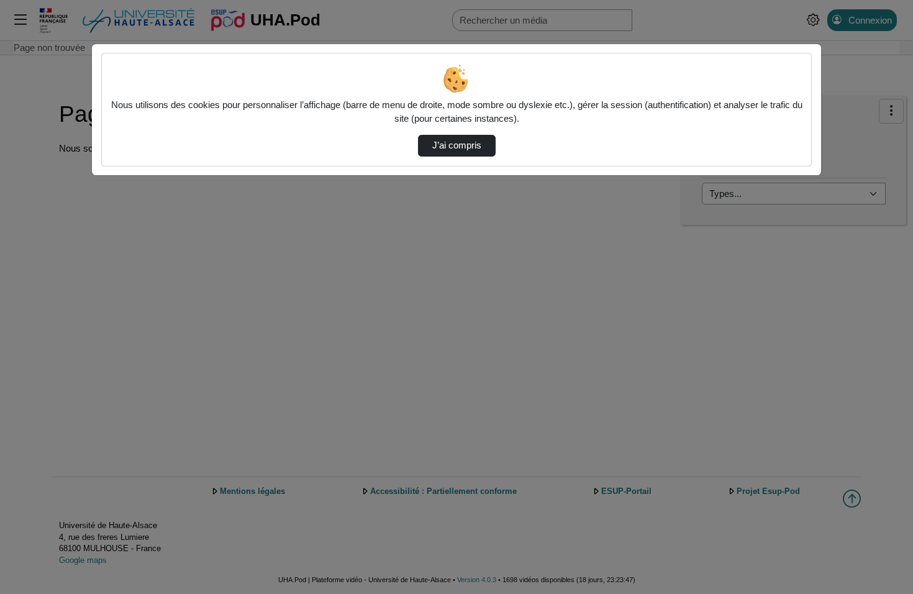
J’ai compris (456, 145)
